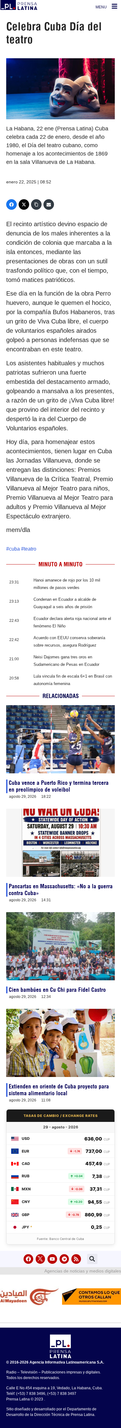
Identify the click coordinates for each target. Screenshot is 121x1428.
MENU (101, 7)
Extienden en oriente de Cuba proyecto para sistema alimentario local (59, 1090)
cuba (14, 548)
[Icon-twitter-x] (40, 1259)
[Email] (48, 204)
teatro (30, 548)
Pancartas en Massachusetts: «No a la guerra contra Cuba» (61, 890)
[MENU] (114, 6)
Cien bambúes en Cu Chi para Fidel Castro (57, 989)
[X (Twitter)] (24, 204)
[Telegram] (64, 1259)
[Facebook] (11, 204)
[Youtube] (52, 1259)
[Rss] (76, 1259)
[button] (92, 1259)
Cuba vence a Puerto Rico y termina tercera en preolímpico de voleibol (59, 786)
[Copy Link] (36, 204)
